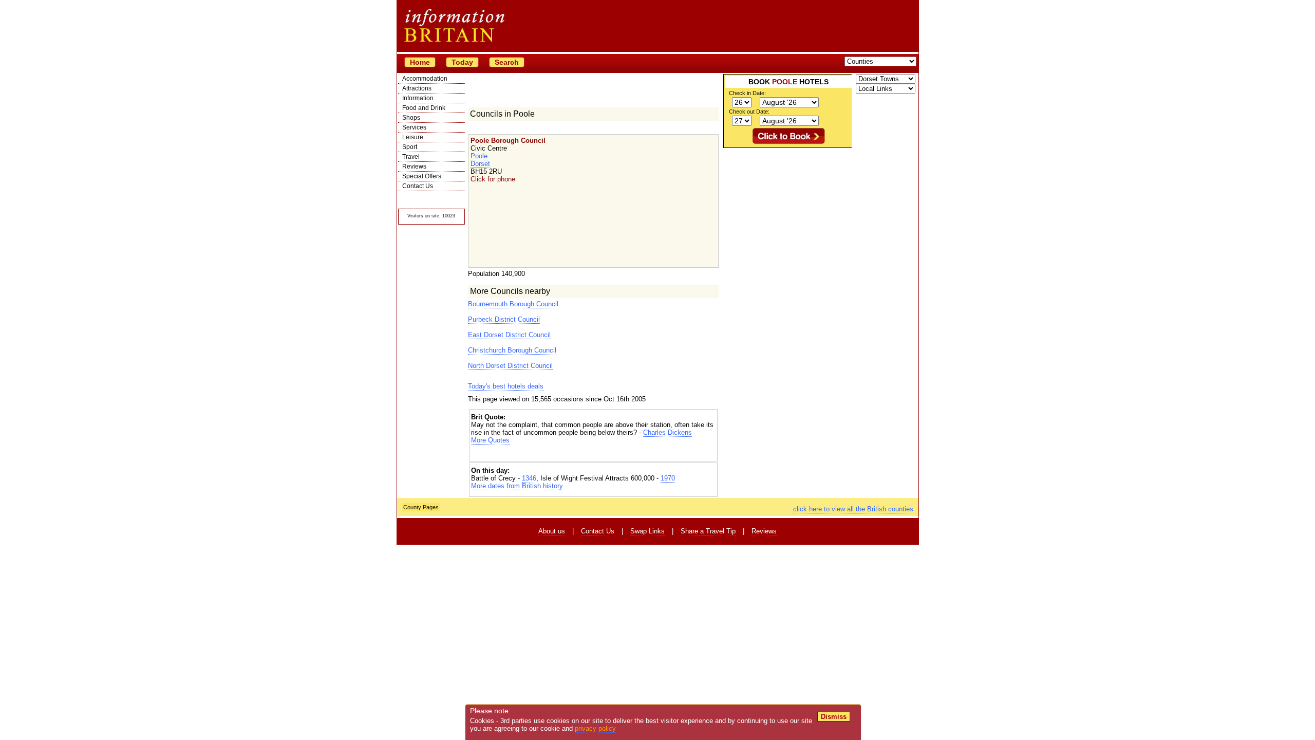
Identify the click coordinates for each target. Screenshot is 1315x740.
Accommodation (424, 78)
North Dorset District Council (510, 365)
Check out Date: (749, 111)
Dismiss (834, 716)
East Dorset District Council (509, 335)
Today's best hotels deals (505, 386)
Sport (409, 147)
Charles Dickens (667, 432)
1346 (529, 478)
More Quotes (490, 440)
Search (507, 62)
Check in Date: (747, 93)
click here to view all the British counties (853, 509)
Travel (411, 156)
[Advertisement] (593, 453)
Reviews (414, 166)
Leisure (412, 137)
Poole (479, 156)
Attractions (416, 88)
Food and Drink (423, 108)
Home (420, 62)
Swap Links (647, 531)
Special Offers (421, 176)
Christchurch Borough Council (512, 350)
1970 (668, 478)
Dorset (480, 164)
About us (551, 531)
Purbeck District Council (504, 319)
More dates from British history (517, 486)
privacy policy (595, 728)
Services (414, 127)
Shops (411, 117)
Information (418, 98)
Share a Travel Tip (708, 531)
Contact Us (417, 186)
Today (462, 62)
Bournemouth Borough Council (513, 304)
